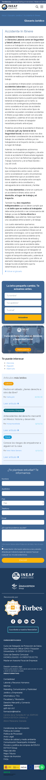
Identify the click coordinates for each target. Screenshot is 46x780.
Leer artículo (10, 403)
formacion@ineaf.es (12, 711)
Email (4, 518)
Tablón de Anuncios (12, 756)
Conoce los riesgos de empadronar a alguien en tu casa (22, 444)
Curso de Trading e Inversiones (22, 2)
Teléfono (5, 509)
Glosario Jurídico (15, 15)
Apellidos (6, 489)
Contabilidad (9, 679)
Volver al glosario (14, 271)
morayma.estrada (13, 424)
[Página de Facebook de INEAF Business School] (13, 621)
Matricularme (23, 350)
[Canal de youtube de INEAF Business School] (33, 621)
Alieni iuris (10, 369)
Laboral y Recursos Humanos (16, 682)
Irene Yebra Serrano (14, 450)
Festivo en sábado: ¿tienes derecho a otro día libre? (22, 391)
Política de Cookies (12, 731)
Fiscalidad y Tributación (14, 699)
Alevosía (10, 363)
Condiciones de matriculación (16, 728)
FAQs (6, 759)
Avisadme (23, 317)
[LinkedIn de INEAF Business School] (26, 621)
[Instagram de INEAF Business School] (19, 621)
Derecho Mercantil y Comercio (17, 702)
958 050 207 (9, 708)
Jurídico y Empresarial (13, 692)
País (3, 499)
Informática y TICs (12, 696)
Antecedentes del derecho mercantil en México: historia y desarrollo (22, 417)
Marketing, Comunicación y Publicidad (20, 689)
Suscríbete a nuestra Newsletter (23, 630)
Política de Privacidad (13, 734)
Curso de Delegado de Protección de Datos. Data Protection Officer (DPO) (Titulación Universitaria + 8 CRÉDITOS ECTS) (23, 648)
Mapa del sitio (10, 751)
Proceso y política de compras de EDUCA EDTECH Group (22, 746)
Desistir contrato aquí (13, 666)
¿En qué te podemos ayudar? (14, 528)
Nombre (5, 479)
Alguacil (9, 366)
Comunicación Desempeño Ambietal (20, 742)
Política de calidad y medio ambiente (20, 739)
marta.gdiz (11, 397)
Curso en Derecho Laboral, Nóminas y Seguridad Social (23, 337)
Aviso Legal (9, 737)
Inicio (4, 15)
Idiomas (7, 686)
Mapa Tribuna (9, 753)
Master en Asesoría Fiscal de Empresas (21, 660)
